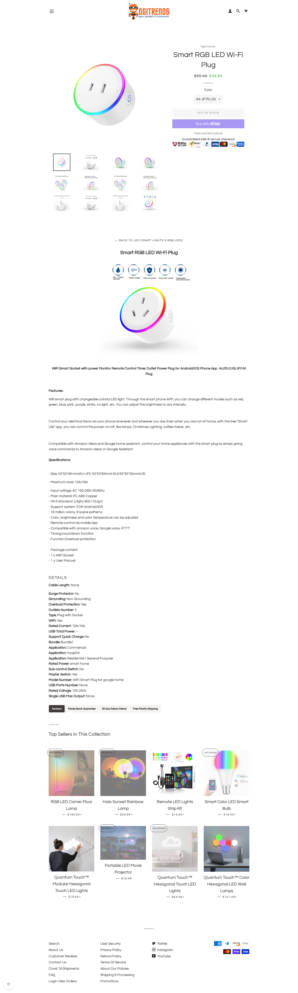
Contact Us (57, 962)
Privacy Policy (110, 950)
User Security (110, 944)
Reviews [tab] (57, 708)
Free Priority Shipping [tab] (145, 708)
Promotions (109, 981)
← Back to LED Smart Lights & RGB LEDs (149, 240)
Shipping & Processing (117, 975)
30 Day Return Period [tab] (114, 708)
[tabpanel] (149, 715)
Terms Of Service (113, 962)
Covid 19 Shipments (64, 968)
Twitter (161, 944)
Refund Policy (110, 956)
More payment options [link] (208, 133)
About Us (56, 950)
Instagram (164, 950)
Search (54, 944)
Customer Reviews (63, 956)
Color (208, 90)
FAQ (52, 975)
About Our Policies (114, 968)
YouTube (163, 956)
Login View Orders (63, 981)
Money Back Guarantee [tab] (81, 708)
